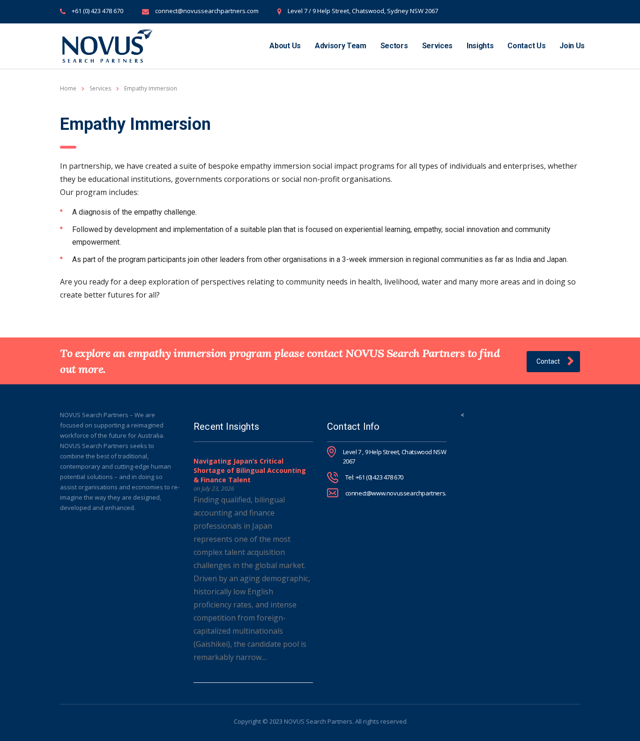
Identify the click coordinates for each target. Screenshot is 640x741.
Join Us (572, 45)
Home (68, 88)
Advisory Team (340, 45)
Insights (480, 45)
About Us (284, 45)
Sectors (394, 45)
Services (437, 45)
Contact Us (526, 45)
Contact (548, 361)
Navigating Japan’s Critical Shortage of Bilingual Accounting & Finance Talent (249, 470)
